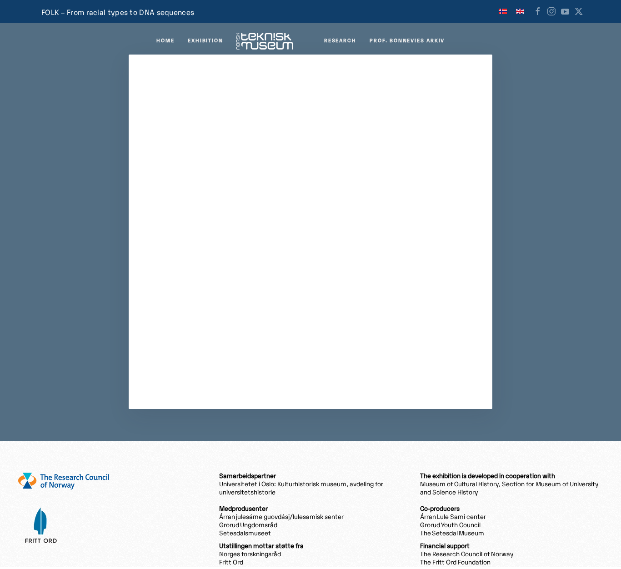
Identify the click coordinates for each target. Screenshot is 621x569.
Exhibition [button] (205, 41)
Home (165, 41)
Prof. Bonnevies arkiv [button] (407, 41)
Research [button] (340, 41)
